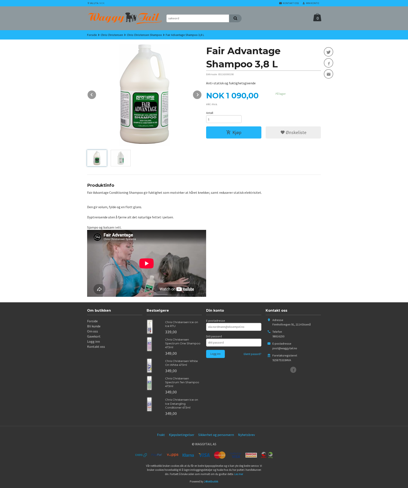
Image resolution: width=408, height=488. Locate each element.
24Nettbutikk (211, 481)
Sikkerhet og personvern (216, 435)
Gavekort (94, 336)
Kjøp (236, 132)
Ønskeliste (295, 132)
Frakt (161, 435)
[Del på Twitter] (328, 52)
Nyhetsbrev (246, 435)
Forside (92, 35)
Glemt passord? (252, 354)
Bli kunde (94, 326)
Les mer (238, 474)
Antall (209, 113)
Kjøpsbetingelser (181, 435)
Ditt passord (214, 336)
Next (201, 94)
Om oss (92, 331)
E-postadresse (215, 321)
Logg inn (93, 341)
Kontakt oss (96, 346)
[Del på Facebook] (328, 63)
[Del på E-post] (328, 74)
